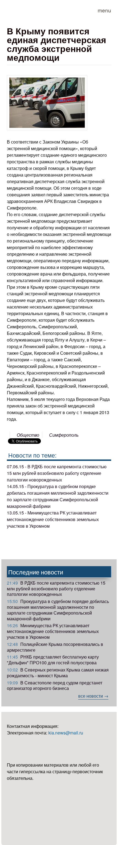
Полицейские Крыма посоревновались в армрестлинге (55, 647)
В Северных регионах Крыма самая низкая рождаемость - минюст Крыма (58, 673)
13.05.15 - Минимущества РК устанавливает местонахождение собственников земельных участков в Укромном (53, 519)
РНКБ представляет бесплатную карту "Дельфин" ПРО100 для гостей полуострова (53, 660)
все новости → (93, 696)
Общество (28, 435)
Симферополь (63, 435)
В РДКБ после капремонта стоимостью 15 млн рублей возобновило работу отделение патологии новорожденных (56, 589)
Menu (104, 10)
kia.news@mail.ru (65, 733)
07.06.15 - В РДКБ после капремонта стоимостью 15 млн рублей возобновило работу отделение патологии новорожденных (56, 473)
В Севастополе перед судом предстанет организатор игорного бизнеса (54, 685)
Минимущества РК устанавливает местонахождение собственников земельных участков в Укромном (53, 631)
